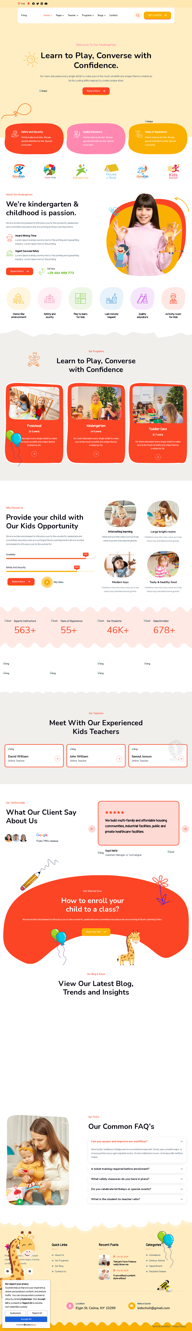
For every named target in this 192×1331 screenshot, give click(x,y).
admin (17, 1023)
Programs (87, 15)
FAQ (23, 4)
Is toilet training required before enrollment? (120, 1169)
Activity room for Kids (173, 316)
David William (18, 756)
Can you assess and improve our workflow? (119, 1141)
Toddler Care (158, 429)
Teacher (72, 15)
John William (79, 756)
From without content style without (124, 1277)
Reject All (37, 1313)
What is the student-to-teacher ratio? (115, 1199)
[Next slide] (185, 829)
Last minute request (111, 316)
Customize (15, 1313)
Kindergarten (96, 426)
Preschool (34, 426)
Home (47, 15)
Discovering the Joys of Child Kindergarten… (154, 1075)
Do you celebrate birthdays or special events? (121, 1189)
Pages (59, 15)
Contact (113, 15)
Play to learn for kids (80, 316)
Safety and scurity (50, 316)
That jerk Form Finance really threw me (124, 1263)
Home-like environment (18, 316)
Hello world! (16, 1016)
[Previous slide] (92, 829)
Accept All (26, 1319)
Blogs (100, 15)
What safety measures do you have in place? (120, 1179)
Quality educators (142, 316)
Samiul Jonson (142, 756)
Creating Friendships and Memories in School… (95, 1075)
